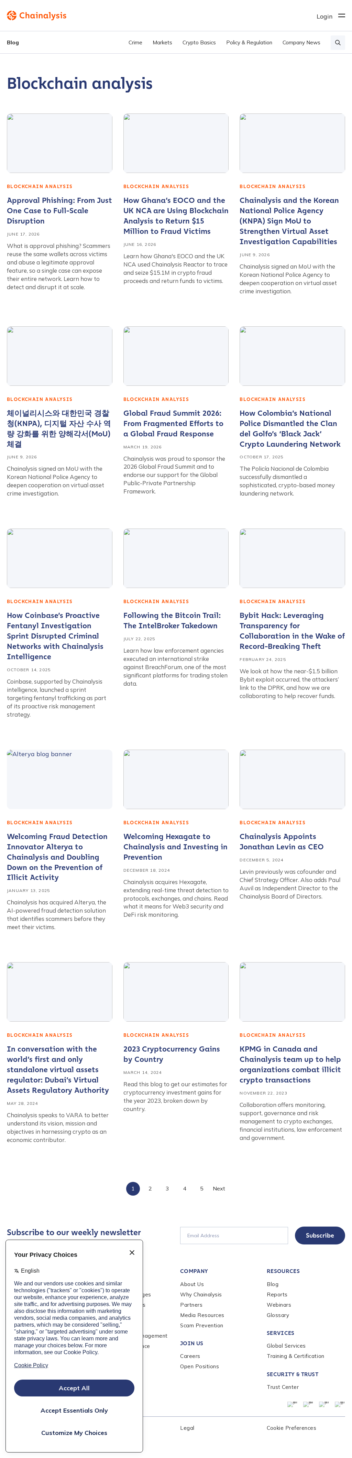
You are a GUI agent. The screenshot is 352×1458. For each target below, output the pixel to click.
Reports (277, 1294)
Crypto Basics (199, 42)
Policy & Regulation (249, 42)
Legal (187, 1428)
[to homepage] (162, 15)
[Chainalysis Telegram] (340, 1405)
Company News (301, 42)
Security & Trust (292, 1374)
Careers (190, 1356)
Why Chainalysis (201, 1294)
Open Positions (199, 1366)
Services (281, 1333)
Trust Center (283, 1387)
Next (219, 1188)
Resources (283, 1271)
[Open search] (338, 42)
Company (194, 1271)
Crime (135, 42)
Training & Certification (295, 1356)
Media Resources (202, 1315)
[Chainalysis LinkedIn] (292, 1405)
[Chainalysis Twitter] (308, 1405)
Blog (13, 42)
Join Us (191, 1343)
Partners (191, 1305)
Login (325, 16)
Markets (162, 42)
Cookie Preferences (291, 1428)
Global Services (286, 1345)
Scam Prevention (201, 1325)
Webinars (279, 1305)
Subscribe (320, 1235)
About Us (192, 1284)
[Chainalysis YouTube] (324, 1405)
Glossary (278, 1315)
